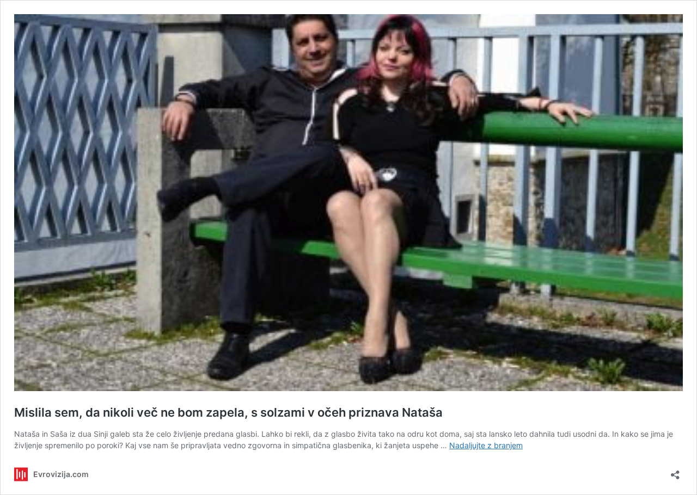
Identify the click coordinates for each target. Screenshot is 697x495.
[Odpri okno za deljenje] (675, 471)
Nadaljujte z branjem (486, 445)
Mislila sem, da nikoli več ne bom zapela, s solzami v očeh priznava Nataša (228, 412)
